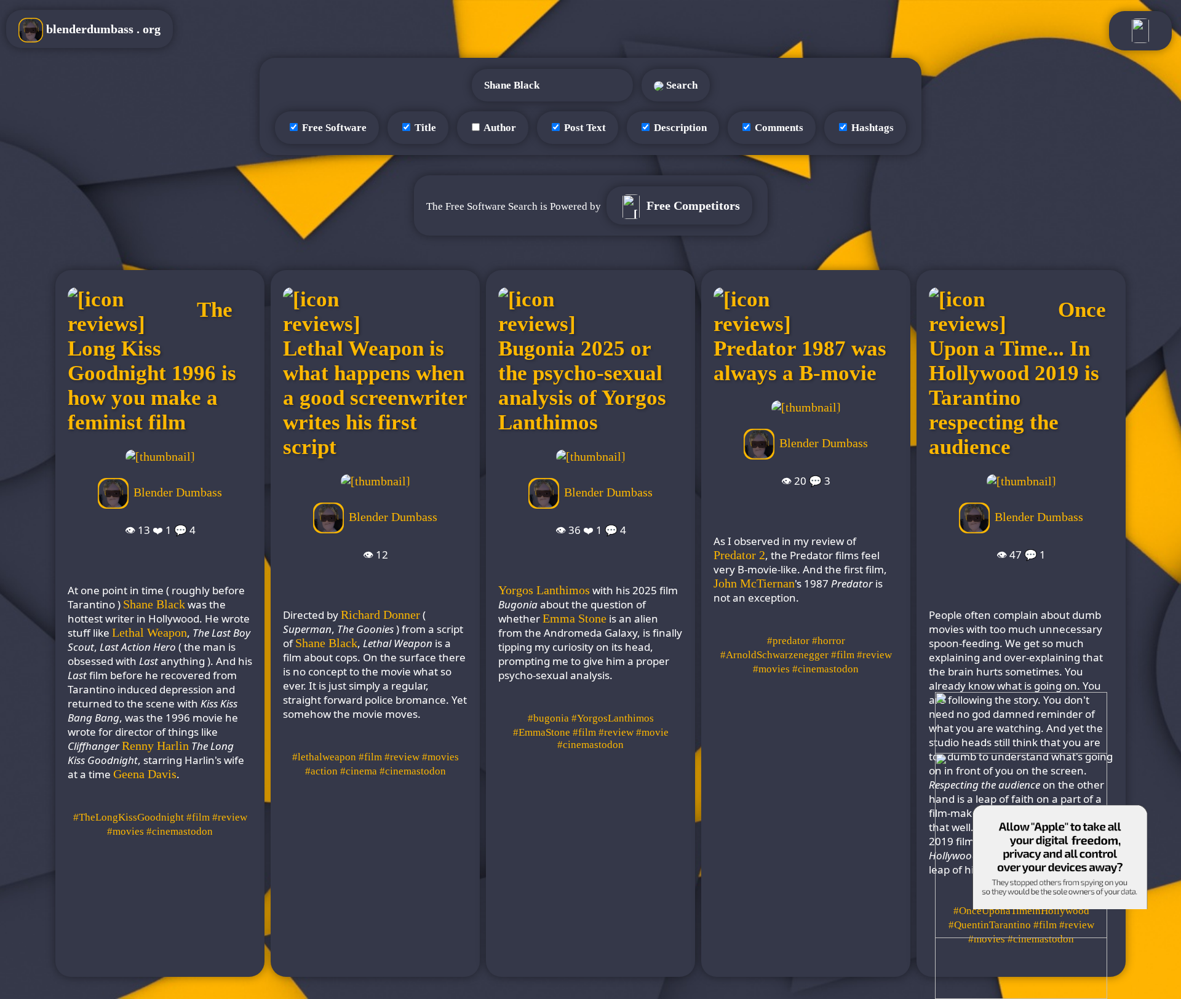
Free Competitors (691, 205)
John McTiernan (754, 583)
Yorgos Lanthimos (544, 590)
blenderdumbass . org (102, 29)
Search (681, 85)
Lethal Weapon (149, 632)
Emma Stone (574, 618)
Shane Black (154, 604)
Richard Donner (380, 614)
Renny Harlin (155, 745)
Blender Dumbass (177, 491)
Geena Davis (145, 774)
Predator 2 (739, 555)
